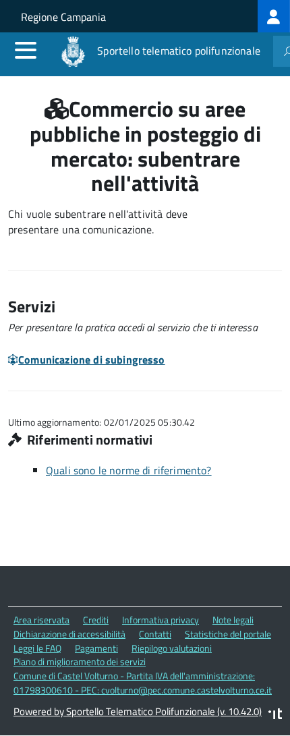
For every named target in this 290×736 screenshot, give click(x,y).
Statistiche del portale (228, 634)
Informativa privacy (160, 620)
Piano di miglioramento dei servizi (79, 661)
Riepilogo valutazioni (172, 648)
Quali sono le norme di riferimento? (129, 470)
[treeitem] (274, 16)
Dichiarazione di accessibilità (69, 634)
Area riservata (41, 620)
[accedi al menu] (25, 50)
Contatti (155, 634)
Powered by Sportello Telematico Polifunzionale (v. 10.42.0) (137, 711)
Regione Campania (63, 17)
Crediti (96, 620)
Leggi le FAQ (37, 648)
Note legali (233, 620)
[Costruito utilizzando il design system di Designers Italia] (275, 715)
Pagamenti (96, 648)
